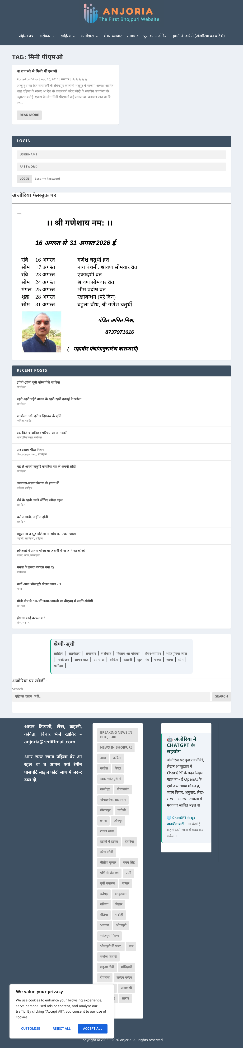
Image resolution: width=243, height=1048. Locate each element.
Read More (29, 115)
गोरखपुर (105, 810)
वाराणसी (126, 988)
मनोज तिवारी (108, 957)
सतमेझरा (87, 36)
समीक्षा (59, 666)
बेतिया (104, 915)
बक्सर (125, 883)
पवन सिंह (129, 863)
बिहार (118, 904)
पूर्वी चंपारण (107, 883)
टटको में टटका (109, 842)
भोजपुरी (121, 925)
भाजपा (104, 925)
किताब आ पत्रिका (129, 654)
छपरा (103, 821)
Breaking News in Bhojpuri (116, 735)
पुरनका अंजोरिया (155, 36)
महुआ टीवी (107, 967)
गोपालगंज (123, 789)
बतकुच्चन (120, 894)
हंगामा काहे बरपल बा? (31, 618)
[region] (61, 1011)
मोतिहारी (126, 967)
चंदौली (121, 810)
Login (24, 179)
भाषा (26, 556)
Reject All (62, 1029)
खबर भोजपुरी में (110, 779)
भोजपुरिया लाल (25, 438)
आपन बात (81, 660)
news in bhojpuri (116, 747)
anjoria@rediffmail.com (49, 742)
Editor (34, 80)
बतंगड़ (104, 894)
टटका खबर (107, 831)
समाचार (132, 36)
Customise (30, 1029)
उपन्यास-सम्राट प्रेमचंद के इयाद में (38, 483)
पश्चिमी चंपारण (109, 873)
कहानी (20, 539)
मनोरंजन (21, 572)
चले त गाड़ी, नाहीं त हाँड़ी (32, 517)
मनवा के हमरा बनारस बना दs (35, 567)
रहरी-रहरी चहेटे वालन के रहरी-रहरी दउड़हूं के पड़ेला (49, 399)
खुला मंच (143, 660)
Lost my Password (47, 179)
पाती (128, 873)
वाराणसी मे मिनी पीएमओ (37, 71)
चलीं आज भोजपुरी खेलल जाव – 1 (39, 584)
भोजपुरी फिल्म (109, 936)
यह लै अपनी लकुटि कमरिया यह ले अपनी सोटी (46, 467)
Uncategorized (26, 455)
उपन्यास (98, 660)
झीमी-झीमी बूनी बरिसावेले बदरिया (38, 382)
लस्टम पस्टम (124, 978)
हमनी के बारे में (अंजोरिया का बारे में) (199, 36)
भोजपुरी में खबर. (111, 946)
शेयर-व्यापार (113, 36)
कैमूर (118, 768)
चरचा (20, 556)
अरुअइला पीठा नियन (30, 450)
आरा (103, 758)
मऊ (131, 946)
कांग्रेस (104, 768)
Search (17, 689)
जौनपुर (118, 821)
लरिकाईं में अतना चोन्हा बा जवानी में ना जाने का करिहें (51, 551)
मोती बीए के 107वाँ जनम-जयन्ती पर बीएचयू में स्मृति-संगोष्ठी (55, 601)
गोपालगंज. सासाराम (113, 800)
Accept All (92, 1029)
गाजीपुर (105, 789)
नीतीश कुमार (108, 863)
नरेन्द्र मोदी (106, 852)
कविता (20, 421)
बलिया (104, 904)
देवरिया (129, 842)
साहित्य (66, 36)
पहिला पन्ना (26, 36)
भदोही (119, 915)
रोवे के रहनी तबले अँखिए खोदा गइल (40, 500)
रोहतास (105, 978)
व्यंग (181, 660)
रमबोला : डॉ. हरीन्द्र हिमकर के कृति (39, 416)
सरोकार (45, 36)
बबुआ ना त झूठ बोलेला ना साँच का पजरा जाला (46, 534)
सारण (125, 998)
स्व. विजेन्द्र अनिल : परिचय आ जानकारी (42, 433)
